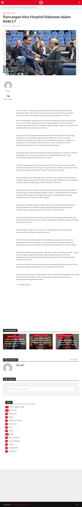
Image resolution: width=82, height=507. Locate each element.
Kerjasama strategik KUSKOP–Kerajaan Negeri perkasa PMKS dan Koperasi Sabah (41, 341)
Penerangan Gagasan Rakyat (20, 504)
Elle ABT (8, 91)
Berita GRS (6, 13)
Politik (12, 13)
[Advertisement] (47, 92)
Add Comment (8, 99)
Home (4, 7)
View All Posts (73, 359)
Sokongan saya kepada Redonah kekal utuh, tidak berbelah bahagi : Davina (67, 342)
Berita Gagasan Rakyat (65, 335)
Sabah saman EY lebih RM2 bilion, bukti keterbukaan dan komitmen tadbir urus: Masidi (14, 341)
